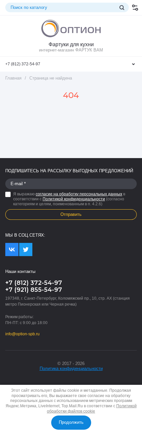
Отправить (71, 214)
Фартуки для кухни (71, 44)
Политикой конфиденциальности (74, 199)
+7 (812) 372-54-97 (22, 64)
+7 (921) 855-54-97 (33, 289)
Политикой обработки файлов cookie (92, 409)
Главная (13, 78)
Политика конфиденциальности (71, 368)
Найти (122, 8)
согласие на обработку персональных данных (79, 194)
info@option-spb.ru (22, 334)
